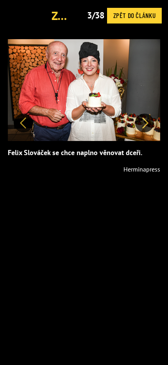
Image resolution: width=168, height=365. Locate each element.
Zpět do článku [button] (134, 15)
